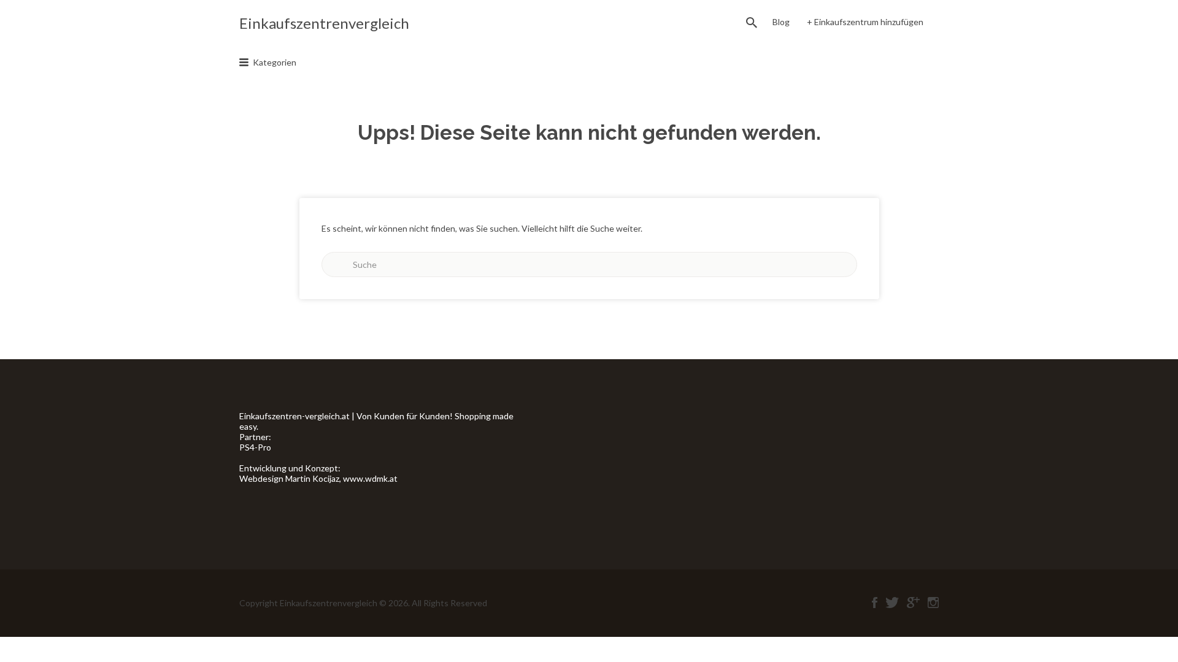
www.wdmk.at (370, 478)
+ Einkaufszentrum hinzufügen (865, 22)
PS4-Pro (255, 447)
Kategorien (274, 62)
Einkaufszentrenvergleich (324, 23)
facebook (874, 602)
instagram (933, 602)
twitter (892, 602)
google (913, 602)
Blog (781, 22)
